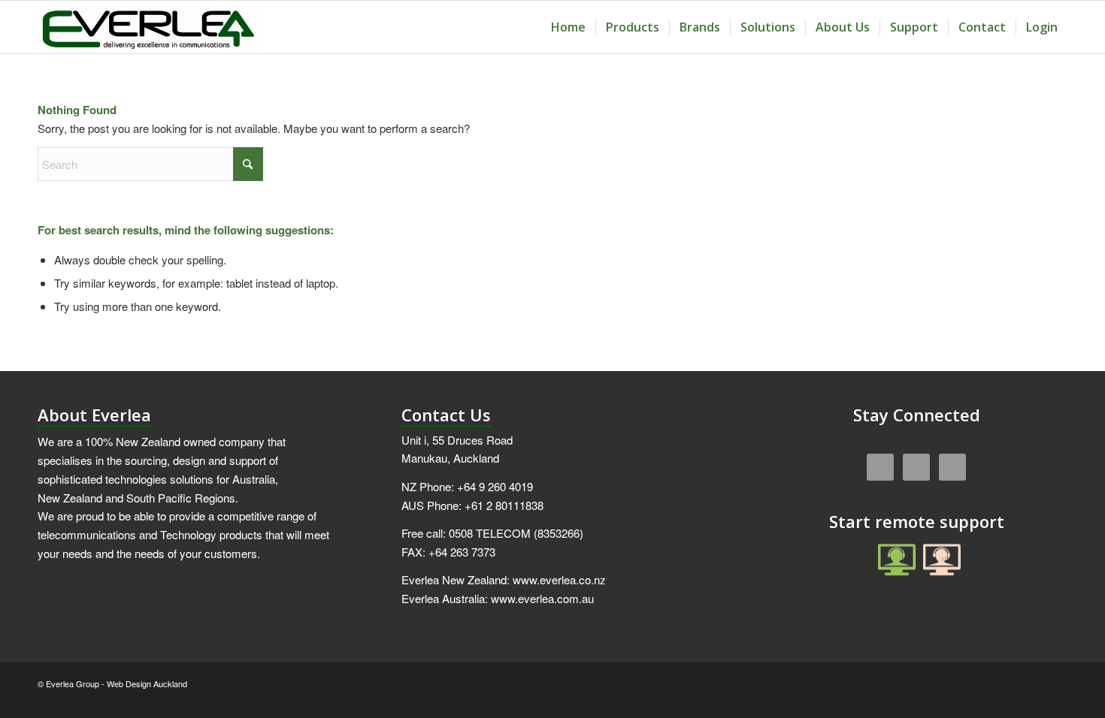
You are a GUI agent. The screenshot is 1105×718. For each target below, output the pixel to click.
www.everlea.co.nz (559, 579)
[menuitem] (568, 27)
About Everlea (94, 414)
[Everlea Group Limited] (150, 27)
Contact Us (446, 414)
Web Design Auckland (147, 683)
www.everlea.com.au (542, 598)
